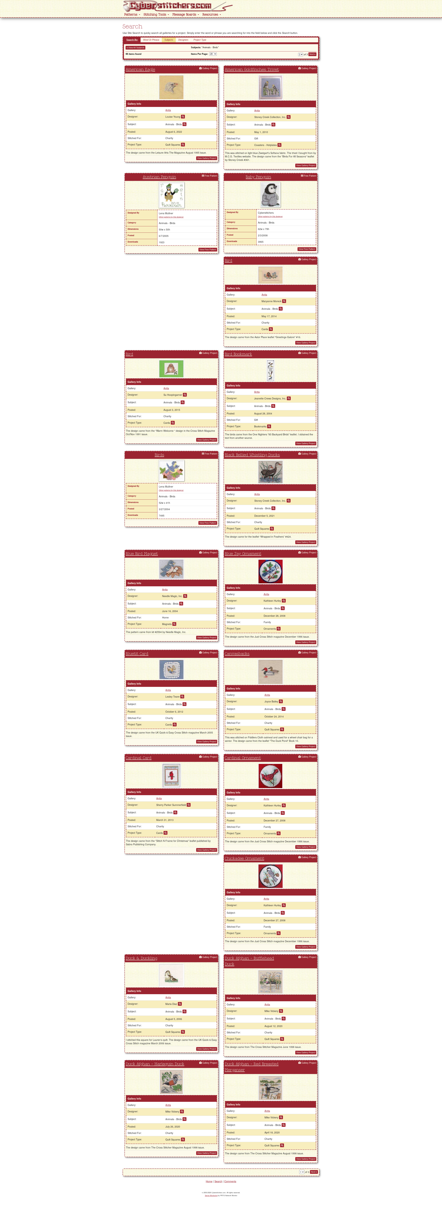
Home (209, 1181)
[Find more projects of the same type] (183, 144)
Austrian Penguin (159, 177)
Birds (159, 455)
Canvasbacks (237, 654)
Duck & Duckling (141, 958)
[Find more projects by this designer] (183, 117)
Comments (230, 1181)
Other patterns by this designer (171, 217)
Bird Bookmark (238, 354)
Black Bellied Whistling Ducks (252, 455)
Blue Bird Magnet (142, 554)
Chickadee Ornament (244, 858)
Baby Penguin (258, 177)
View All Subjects (136, 47)
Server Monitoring (211, 1195)
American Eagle (140, 70)
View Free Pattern (207, 249)
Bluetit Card (137, 654)
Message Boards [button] (184, 14)
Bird (228, 261)
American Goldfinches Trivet (252, 70)
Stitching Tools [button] (155, 14)
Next (311, 54)
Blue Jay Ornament (243, 554)
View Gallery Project (206, 158)
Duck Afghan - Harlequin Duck (155, 1064)
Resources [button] (211, 14)
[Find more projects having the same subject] (184, 124)
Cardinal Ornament (243, 758)
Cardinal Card (138, 758)
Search (218, 1181)
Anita (168, 110)
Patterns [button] (131, 14)
